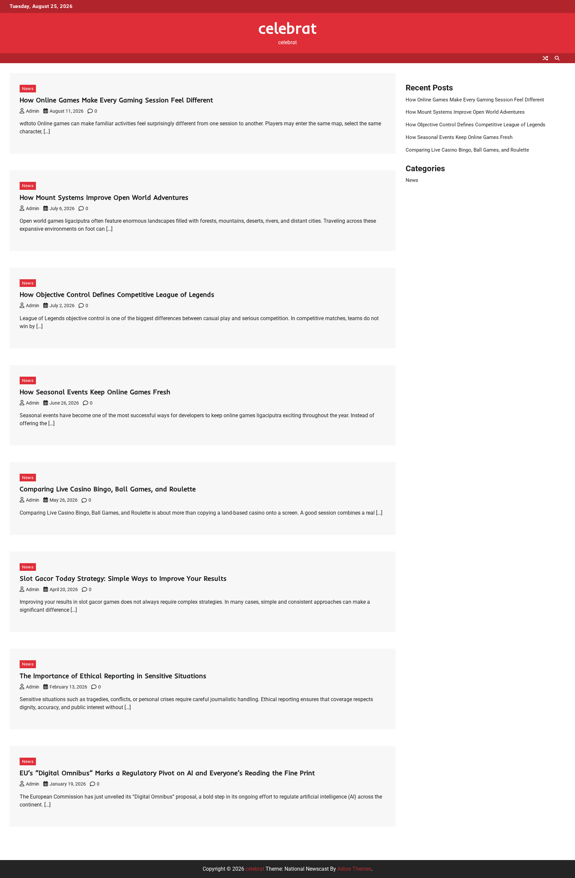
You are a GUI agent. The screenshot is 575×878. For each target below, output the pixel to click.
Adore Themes (354, 869)
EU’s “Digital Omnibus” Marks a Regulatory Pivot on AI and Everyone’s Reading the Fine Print (167, 773)
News (28, 88)
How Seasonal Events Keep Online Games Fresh (95, 392)
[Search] (557, 58)
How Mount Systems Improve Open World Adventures (104, 197)
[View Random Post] (545, 58)
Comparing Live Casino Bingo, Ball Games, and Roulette (108, 489)
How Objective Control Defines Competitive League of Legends (117, 294)
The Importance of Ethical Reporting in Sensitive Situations (113, 676)
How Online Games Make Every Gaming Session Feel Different (116, 100)
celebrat (287, 28)
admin (32, 111)
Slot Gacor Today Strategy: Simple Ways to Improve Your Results (123, 578)
